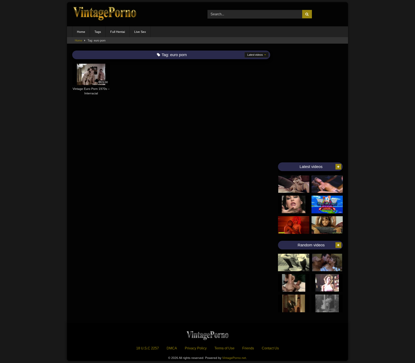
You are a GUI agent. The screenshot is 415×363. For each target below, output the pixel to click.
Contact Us (270, 348)
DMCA (172, 348)
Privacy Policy (196, 348)
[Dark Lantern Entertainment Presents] (293, 262)
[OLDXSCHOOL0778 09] (293, 303)
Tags (97, 31)
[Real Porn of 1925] (327, 303)
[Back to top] (401, 350)
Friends (248, 348)
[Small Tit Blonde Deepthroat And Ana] (327, 184)
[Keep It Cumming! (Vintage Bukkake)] (293, 204)
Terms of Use (224, 348)
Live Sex (140, 31)
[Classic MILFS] (293, 184)
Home (81, 31)
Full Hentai (117, 31)
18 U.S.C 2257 (147, 348)
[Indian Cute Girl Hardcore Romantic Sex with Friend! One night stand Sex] (293, 225)
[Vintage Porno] (104, 14)
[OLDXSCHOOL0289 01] (293, 283)
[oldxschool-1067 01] (327, 262)
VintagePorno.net (234, 358)
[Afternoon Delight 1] (327, 283)
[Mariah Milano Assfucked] (327, 225)
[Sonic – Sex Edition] (327, 204)
